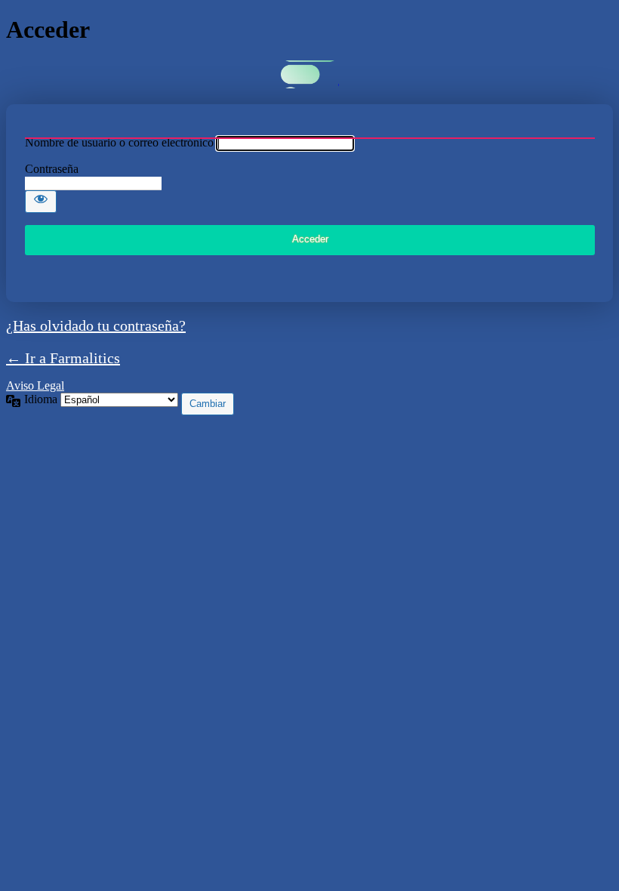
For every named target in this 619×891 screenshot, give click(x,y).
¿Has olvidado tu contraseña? (96, 325)
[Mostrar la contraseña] (41, 201)
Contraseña (52, 168)
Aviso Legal (35, 385)
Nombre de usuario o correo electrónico (119, 142)
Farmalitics (310, 74)
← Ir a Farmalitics (63, 358)
